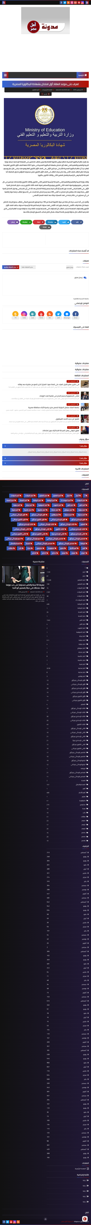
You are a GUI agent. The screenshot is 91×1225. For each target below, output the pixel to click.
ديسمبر (66, 885)
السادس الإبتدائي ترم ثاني (44, 543)
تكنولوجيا (51, 548)
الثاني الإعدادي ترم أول (78, 533)
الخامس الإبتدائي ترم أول (77, 538)
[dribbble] (71, 2)
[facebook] (61, 2)
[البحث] (4, 2)
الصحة (28, 543)
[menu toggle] (87, 2)
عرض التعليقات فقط (27, 267)
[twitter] (64, 2)
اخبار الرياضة (37, 500)
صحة (29, 548)
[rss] (68, 2)
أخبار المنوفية (42, 505)
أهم (84, 548)
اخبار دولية (81, 509)
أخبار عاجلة (54, 509)
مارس (66, 873)
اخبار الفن (70, 505)
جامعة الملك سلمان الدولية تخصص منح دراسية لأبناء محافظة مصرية (53, 407)
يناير (66, 881)
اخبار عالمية (28, 509)
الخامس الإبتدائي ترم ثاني (55, 538)
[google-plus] (75, 2)
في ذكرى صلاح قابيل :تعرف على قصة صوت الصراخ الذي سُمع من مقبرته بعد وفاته (48, 384)
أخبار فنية (15, 509)
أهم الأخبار (73, 548)
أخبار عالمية (42, 509)
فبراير (66, 877)
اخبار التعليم (43, 495)
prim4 (54, 553)
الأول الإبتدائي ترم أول (38, 514)
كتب (20, 548)
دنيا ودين (39, 548)
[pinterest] (79, 2)
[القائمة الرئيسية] (5, 75)
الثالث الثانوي (60, 529)
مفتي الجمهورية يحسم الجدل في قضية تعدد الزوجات (59, 395)
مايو (66, 864)
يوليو (66, 856)
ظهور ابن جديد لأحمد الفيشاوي (67, 419)
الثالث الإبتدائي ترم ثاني (46, 524)
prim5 (44, 553)
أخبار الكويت (57, 505)
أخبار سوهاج (68, 509)
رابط (84, 1180)
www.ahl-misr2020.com (36, 592)
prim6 (34, 553)
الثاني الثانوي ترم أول (39, 533)
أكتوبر (66, 893)
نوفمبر (66, 889)
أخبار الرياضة (51, 500)
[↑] (45, 1219)
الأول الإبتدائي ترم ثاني (18, 514)
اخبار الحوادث (81, 500)
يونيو (66, 860)
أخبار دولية (16, 505)
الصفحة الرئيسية (47, 89)
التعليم (83, 524)
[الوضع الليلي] (85, 1219)
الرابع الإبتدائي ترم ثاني (13, 538)
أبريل (66, 869)
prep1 (83, 553)
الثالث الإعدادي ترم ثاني (77, 529)
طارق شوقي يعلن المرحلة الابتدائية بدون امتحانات (60, 430)
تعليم (62, 548)
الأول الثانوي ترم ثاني (19, 519)
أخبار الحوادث (15, 495)
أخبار (77, 495)
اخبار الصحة (10, 500)
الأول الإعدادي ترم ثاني (58, 519)
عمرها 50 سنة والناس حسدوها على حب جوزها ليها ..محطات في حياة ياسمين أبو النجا (25, 586)
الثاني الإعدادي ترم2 (58, 533)
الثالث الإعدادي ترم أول (26, 524)
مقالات (10, 548)
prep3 (64, 553)
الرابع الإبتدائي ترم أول (34, 538)
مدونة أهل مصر (66, 1221)
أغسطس (66, 852)
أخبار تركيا (29, 505)
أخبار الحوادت (29, 495)
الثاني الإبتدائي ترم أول (42, 529)
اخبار (68, 495)
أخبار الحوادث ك (66, 500)
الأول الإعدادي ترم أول (78, 519)
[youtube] (11, 1221)
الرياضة (83, 543)
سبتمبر (66, 897)
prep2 (73, 553)
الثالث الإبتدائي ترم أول (67, 524)
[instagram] (82, 2)
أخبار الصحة (23, 500)
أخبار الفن (82, 505)
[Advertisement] (45, 55)
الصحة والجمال (15, 543)
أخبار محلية (81, 514)
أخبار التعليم (36, 89)
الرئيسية (81, 75)
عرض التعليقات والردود (10, 267)
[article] (25, 240)
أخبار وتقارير (55, 514)
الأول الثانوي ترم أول (38, 519)
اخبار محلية (68, 514)
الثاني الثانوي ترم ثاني (19, 533)
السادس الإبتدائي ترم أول (67, 543)
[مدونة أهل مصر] (45, 20)
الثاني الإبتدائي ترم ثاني (21, 529)
